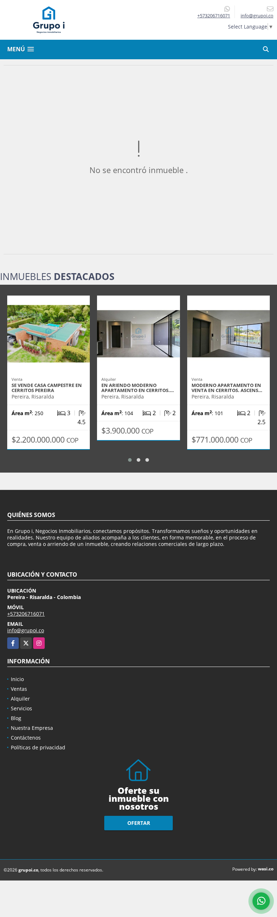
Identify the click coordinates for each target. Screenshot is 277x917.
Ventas (19, 688)
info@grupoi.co (25, 630)
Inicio (17, 679)
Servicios (21, 708)
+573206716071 (213, 15)
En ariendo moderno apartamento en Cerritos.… (137, 388)
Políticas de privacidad (38, 747)
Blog (16, 718)
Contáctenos (26, 737)
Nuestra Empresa (32, 727)
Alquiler (20, 698)
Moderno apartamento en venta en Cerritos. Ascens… (227, 388)
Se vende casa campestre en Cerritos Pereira (47, 388)
